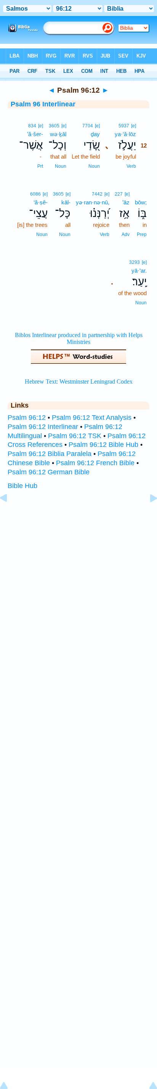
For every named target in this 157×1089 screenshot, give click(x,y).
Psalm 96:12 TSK (74, 436)
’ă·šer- (35, 134)
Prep (142, 234)
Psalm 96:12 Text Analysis (91, 417)
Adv (126, 234)
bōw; (141, 202)
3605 (54, 125)
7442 (97, 194)
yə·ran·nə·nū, (92, 202)
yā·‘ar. (139, 270)
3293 (134, 262)
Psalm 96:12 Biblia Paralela (49, 454)
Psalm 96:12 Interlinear (43, 426)
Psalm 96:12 (27, 417)
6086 (35, 194)
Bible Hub (22, 486)
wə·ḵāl (58, 134)
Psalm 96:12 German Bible (49, 472)
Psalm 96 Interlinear (43, 104)
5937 (124, 125)
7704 (87, 125)
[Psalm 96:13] (147, 515)
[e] (133, 125)
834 (32, 125)
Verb (131, 166)
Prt (40, 166)
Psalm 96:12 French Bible (95, 463)
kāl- (65, 202)
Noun (94, 166)
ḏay (95, 134)
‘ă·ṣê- (41, 202)
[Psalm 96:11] (9, 515)
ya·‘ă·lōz (125, 134)
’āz (126, 202)
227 (119, 194)
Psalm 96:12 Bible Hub (103, 444)
